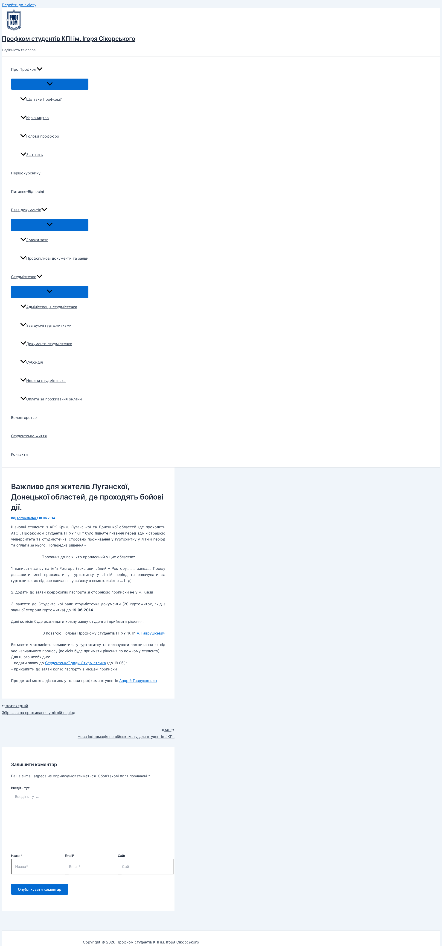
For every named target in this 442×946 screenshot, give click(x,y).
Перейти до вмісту (19, 5)
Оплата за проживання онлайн (54, 399)
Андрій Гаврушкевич (138, 680)
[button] (40, 69)
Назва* (16, 856)
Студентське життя (29, 436)
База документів (26, 210)
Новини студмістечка (46, 380)
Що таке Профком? (44, 99)
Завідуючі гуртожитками (49, 325)
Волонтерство (24, 417)
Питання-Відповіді (27, 191)
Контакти (19, 454)
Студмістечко (23, 276)
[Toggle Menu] (49, 84)
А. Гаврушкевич (151, 633)
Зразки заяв (37, 240)
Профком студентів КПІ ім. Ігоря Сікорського (68, 38)
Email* (69, 856)
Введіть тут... (21, 788)
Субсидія (34, 362)
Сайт (121, 856)
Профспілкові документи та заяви (57, 258)
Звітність (34, 154)
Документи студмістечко (49, 343)
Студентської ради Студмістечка (75, 663)
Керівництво (37, 117)
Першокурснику (26, 173)
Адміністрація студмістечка (51, 307)
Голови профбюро (42, 136)
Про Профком (24, 69)
